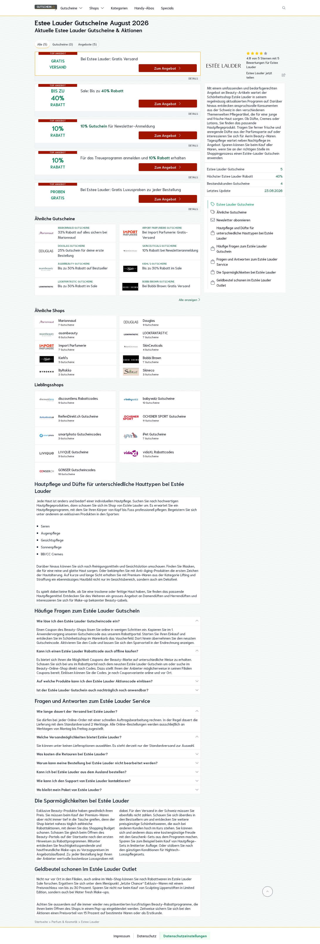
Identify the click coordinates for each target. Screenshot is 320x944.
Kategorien (119, 7)
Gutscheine (69, 7)
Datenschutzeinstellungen (185, 935)
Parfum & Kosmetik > (66, 922)
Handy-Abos (144, 7)
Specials (167, 7)
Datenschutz (146, 935)
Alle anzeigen (188, 300)
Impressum (121, 935)
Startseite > (43, 922)
